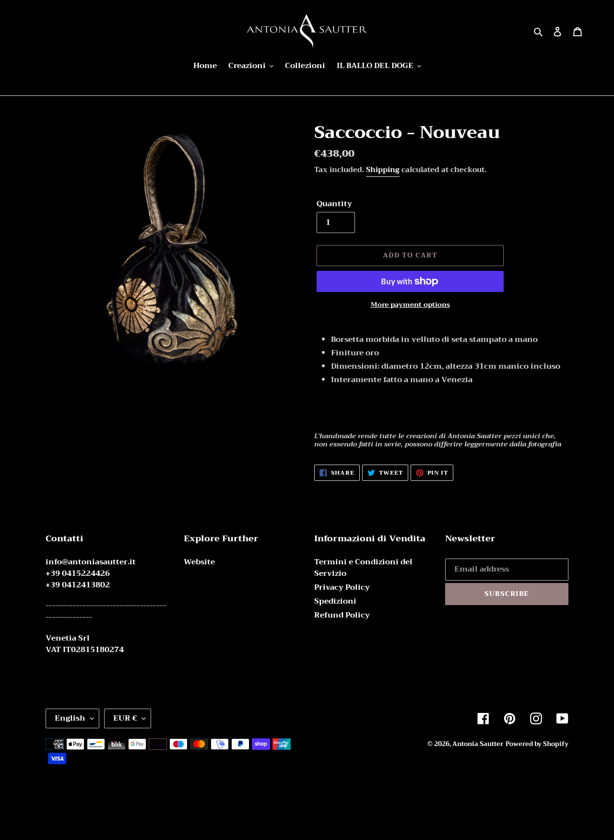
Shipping (383, 169)
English (70, 718)
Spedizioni (335, 601)
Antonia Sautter (478, 743)
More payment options (410, 305)
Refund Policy (342, 615)
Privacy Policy (342, 587)
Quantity (334, 204)
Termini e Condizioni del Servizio (363, 567)
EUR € (125, 718)
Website (199, 562)
